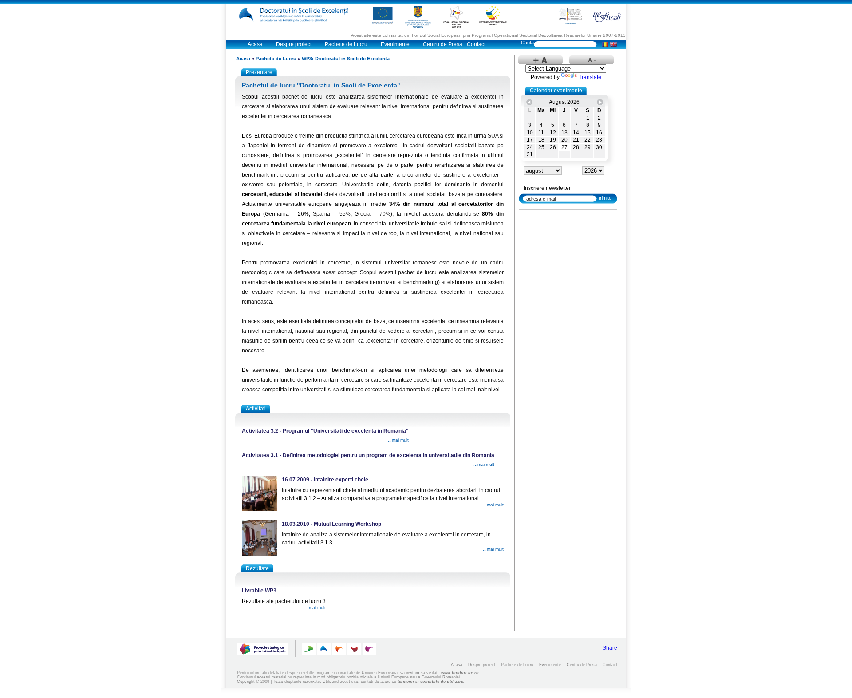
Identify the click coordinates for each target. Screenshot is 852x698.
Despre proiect (294, 44)
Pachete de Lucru (346, 44)
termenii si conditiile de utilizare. (431, 681)
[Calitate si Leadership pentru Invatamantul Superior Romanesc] (309, 649)
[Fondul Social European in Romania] (456, 16)
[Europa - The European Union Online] (382, 15)
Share (610, 648)
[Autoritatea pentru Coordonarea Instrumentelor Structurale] (493, 15)
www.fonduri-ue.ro (460, 672)
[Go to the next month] (600, 102)
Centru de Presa (442, 44)
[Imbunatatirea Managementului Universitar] (354, 649)
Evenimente (395, 44)
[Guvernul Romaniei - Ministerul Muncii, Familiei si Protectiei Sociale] (418, 16)
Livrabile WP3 (259, 591)
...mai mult (398, 440)
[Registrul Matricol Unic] (369, 649)
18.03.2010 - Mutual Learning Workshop (331, 524)
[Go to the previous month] (529, 102)
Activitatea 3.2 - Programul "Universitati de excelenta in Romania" (325, 431)
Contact (476, 44)
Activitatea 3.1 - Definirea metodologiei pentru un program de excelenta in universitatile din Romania (368, 455)
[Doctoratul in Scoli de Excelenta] (296, 14)
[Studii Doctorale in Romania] (339, 649)
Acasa (255, 44)
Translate (590, 77)
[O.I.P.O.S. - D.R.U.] (570, 16)
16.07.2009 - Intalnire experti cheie (325, 480)
